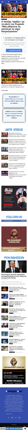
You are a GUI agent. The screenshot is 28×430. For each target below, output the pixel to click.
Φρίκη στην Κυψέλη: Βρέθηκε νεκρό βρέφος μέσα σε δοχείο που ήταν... (18, 296)
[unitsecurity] (14, 210)
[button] (2, 2)
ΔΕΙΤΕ (8, 129)
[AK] (14, 251)
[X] (15, 417)
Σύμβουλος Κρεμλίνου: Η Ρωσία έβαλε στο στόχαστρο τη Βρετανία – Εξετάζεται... (17, 303)
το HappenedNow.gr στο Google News (13, 99)
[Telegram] (12, 417)
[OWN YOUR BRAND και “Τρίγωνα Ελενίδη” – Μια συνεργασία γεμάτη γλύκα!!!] (4, 341)
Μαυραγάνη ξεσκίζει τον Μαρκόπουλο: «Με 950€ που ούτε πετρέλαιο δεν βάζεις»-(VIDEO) (17, 134)
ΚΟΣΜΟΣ (3, 272)
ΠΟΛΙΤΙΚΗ (11, 313)
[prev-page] (2, 181)
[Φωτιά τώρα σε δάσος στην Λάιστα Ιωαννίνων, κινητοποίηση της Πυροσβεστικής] (4, 289)
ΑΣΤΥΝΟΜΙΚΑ (12, 298)
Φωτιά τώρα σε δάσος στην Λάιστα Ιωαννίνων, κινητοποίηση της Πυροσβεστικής (17, 289)
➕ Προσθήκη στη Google (14, 50)
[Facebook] (8, 417)
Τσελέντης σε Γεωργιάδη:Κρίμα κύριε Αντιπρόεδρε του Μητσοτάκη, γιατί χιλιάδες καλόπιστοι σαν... (17, 325)
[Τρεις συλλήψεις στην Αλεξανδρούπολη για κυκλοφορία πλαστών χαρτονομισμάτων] (4, 318)
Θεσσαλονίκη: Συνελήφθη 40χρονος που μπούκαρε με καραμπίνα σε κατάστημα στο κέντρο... (17, 348)
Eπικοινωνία (14, 424)
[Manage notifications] (25, 427)
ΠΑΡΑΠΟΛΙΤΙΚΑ (4, 19)
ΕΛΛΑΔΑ (11, 291)
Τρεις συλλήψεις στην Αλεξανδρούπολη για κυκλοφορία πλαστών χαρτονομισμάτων (17, 318)
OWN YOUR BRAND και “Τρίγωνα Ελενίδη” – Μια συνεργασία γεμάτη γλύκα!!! (17, 341)
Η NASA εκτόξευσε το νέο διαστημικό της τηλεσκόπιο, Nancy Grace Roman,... (16, 333)
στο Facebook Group (14, 113)
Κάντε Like (23, 220)
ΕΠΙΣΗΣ (18, 129)
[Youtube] (19, 417)
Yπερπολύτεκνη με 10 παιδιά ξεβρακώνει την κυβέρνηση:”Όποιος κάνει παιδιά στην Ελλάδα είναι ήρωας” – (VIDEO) (17, 175)
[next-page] (4, 181)
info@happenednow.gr (17, 414)
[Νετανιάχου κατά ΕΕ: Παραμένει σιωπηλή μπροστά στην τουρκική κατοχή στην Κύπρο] (14, 266)
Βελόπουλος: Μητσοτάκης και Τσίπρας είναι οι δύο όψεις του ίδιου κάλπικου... (17, 310)
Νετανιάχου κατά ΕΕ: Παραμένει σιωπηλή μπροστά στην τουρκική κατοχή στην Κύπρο (13, 276)
